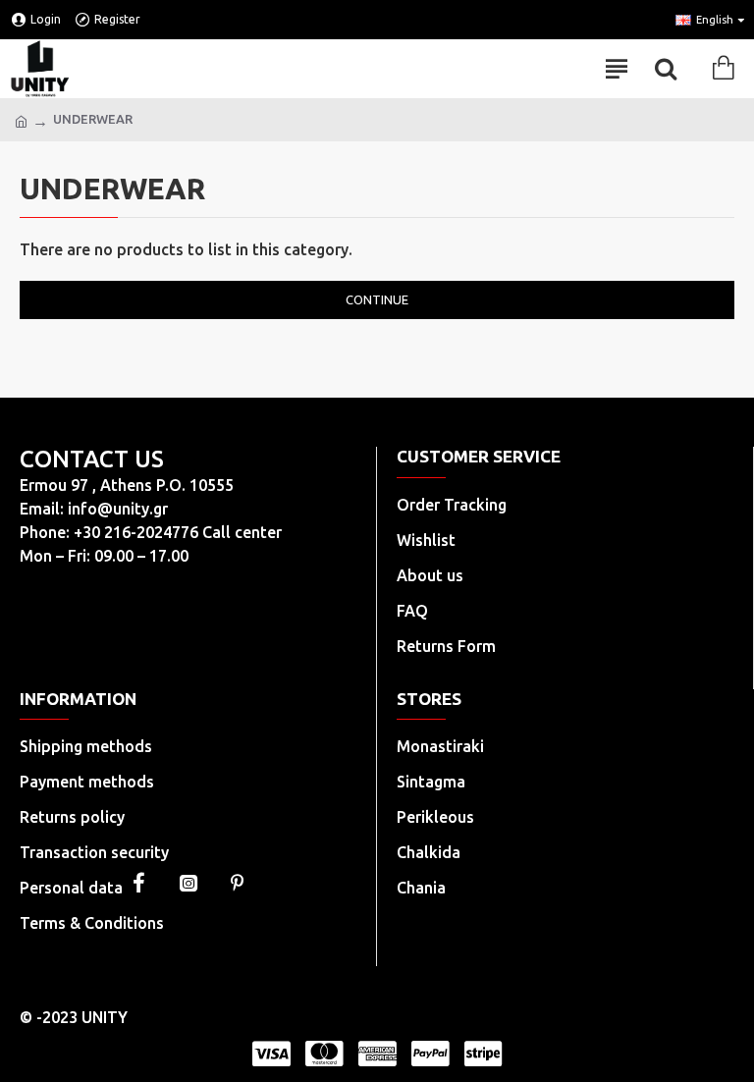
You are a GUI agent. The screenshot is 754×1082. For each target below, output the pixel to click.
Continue (377, 299)
